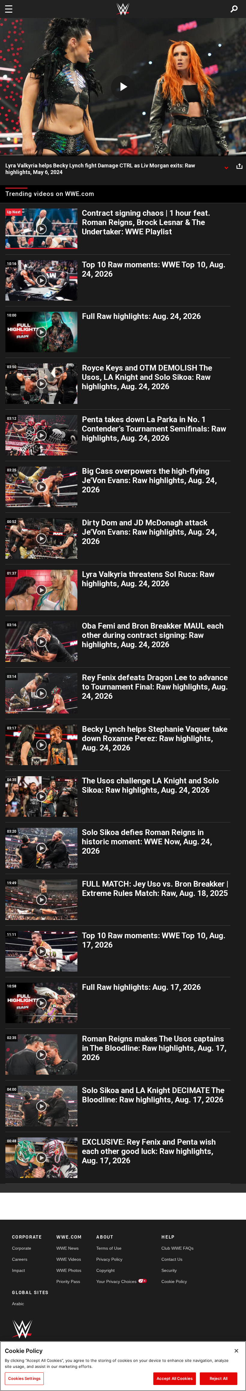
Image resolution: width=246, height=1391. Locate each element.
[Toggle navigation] (9, 9)
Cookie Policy (174, 1281)
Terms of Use (109, 1248)
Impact (18, 1270)
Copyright (105, 1270)
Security (169, 1270)
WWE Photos (68, 1270)
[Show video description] (226, 166)
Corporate (21, 1248)
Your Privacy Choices (116, 1281)
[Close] (236, 1350)
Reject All (218, 1378)
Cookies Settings (24, 1378)
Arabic (18, 1303)
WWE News (67, 1248)
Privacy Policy (109, 1259)
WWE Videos (68, 1259)
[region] (123, 1366)
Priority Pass (68, 1281)
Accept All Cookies (175, 1378)
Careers (19, 1259)
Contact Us (171, 1259)
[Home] (123, 9)
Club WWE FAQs (177, 1248)
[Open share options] (239, 166)
